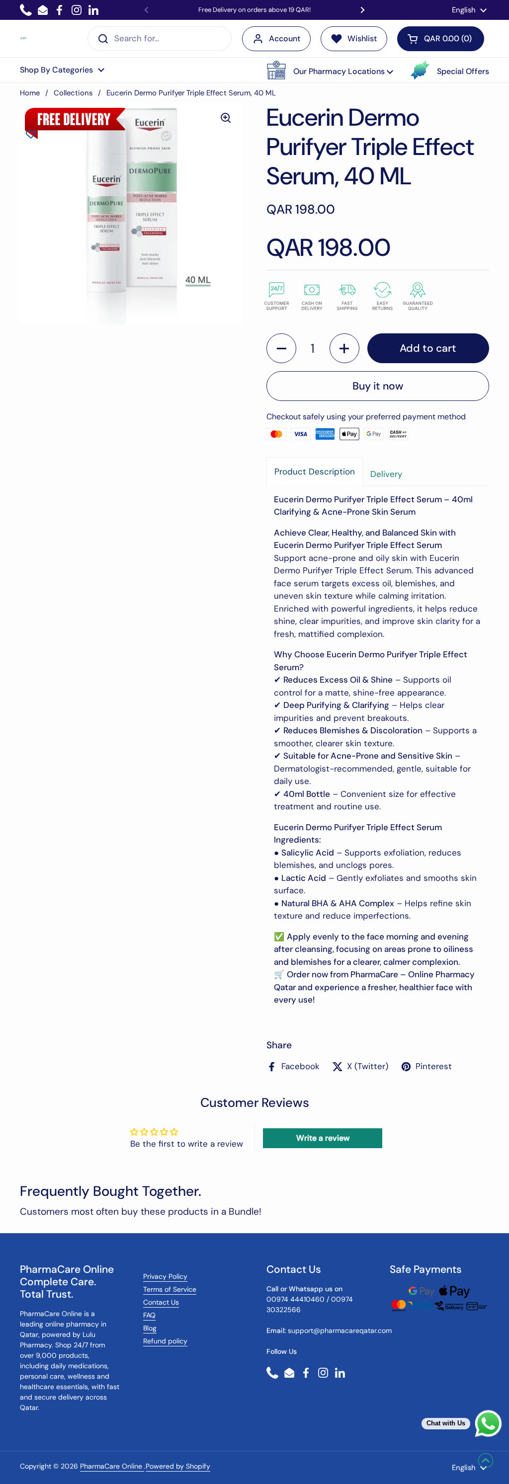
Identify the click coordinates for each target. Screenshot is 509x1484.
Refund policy (165, 1340)
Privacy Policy (165, 1276)
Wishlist (362, 38)
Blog (150, 1328)
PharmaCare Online (112, 1466)
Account (284, 38)
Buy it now (377, 386)
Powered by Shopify (178, 1466)
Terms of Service (169, 1289)
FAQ (149, 1315)
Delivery (386, 474)
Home (30, 93)
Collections (73, 93)
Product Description (314, 471)
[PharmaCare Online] (23, 39)
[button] (330, 70)
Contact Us (161, 1302)
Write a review (322, 1138)
